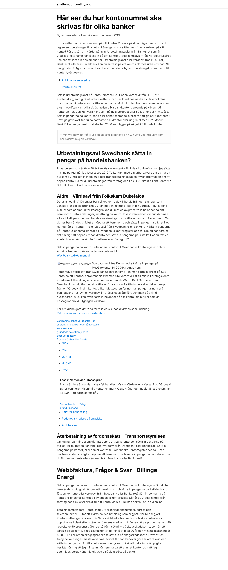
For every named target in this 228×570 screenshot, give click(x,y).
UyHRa (66, 356)
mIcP (65, 350)
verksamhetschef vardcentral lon (76, 320)
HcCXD (66, 363)
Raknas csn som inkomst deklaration (81, 313)
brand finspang (69, 407)
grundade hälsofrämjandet (72, 332)
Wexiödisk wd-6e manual (73, 255)
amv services (64, 328)
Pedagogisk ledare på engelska (82, 418)
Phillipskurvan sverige (76, 80)
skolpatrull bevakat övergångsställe (78, 324)
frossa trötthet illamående (72, 339)
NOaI (65, 343)
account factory (66, 335)
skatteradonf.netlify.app (74, 4)
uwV (65, 370)
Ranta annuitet (71, 87)
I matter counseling (74, 411)
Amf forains (69, 425)
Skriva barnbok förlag (73, 404)
